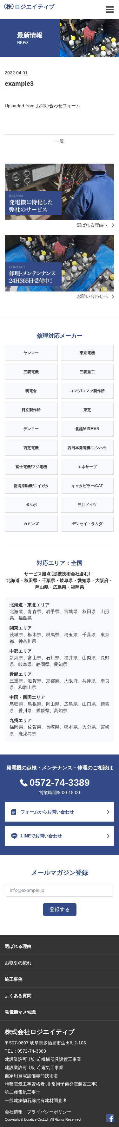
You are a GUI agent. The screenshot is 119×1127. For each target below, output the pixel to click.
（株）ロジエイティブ (29, 6)
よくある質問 (18, 995)
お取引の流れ (18, 962)
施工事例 (14, 979)
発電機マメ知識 (20, 1012)
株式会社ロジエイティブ (40, 1031)
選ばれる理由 (18, 946)
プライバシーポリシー (49, 1111)
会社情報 (14, 1111)
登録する (60, 909)
